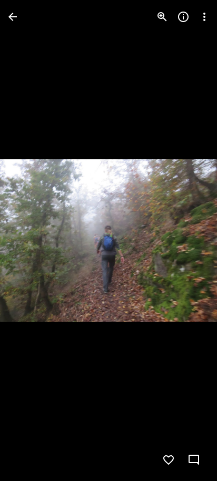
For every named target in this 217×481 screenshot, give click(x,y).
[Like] (168, 460)
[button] (29, 240)
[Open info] (183, 16)
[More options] (204, 16)
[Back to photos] (12, 16)
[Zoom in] (162, 16)
